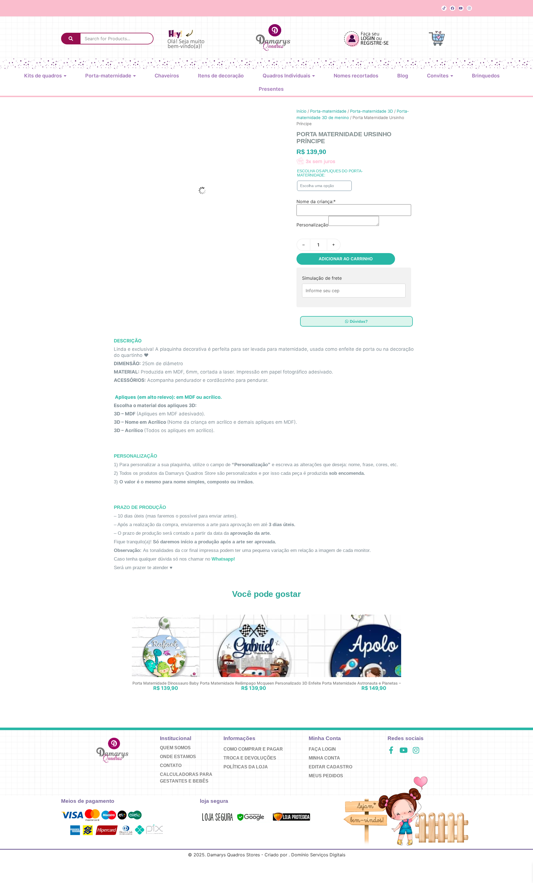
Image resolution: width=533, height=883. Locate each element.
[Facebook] (452, 8)
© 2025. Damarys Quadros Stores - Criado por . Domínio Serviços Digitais (266, 854)
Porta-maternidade (328, 111)
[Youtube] (461, 8)
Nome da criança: (316, 201)
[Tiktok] (444, 8)
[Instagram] (469, 8)
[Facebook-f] (391, 750)
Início (301, 111)
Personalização (312, 225)
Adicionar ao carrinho (346, 258)
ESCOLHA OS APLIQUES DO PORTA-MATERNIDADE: (330, 173)
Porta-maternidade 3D (371, 111)
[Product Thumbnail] (269, 116)
